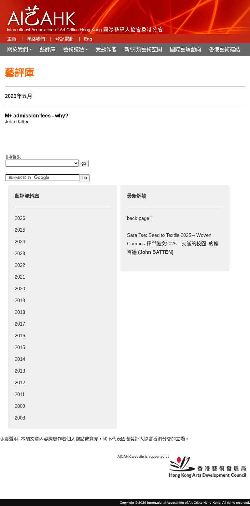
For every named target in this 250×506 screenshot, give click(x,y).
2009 (20, 406)
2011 (20, 394)
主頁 (11, 38)
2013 (20, 371)
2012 (20, 382)
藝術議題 (76, 51)
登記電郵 (64, 38)
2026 (20, 218)
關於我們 (20, 51)
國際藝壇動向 (185, 49)
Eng (88, 38)
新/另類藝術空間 (143, 49)
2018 (20, 312)
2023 (20, 253)
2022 (20, 265)
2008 (20, 418)
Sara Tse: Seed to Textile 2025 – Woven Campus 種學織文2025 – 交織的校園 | (172, 243)
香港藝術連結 (224, 49)
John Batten (17, 121)
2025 (20, 230)
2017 (20, 324)
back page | (139, 218)
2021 (20, 277)
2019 (20, 300)
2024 (20, 241)
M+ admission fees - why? (36, 115)
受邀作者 (106, 49)
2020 (20, 288)
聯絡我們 (36, 38)
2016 (20, 335)
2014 (20, 359)
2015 (20, 347)
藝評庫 (47, 49)
